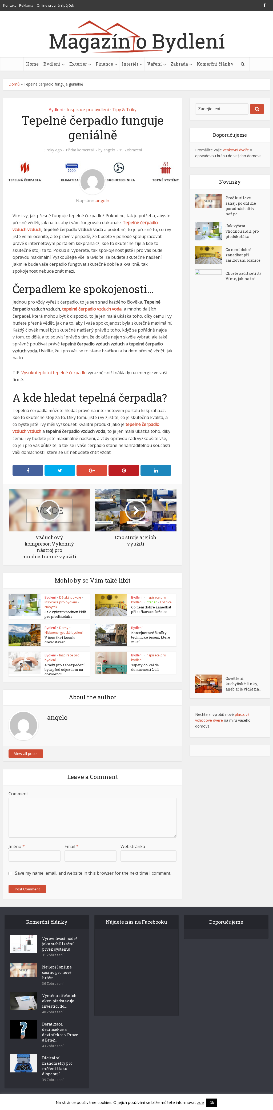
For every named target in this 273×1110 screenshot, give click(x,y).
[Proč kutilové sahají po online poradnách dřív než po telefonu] (210, 201)
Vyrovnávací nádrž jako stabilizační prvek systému (59, 944)
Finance (104, 64)
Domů (14, 84)
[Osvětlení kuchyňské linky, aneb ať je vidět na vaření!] (210, 684)
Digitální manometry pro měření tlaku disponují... (57, 1065)
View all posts (26, 753)
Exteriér (78, 64)
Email (72, 846)
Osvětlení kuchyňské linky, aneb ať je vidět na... (243, 684)
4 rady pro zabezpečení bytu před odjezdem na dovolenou (65, 669)
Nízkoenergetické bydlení (64, 632)
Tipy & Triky (124, 109)
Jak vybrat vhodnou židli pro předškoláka (65, 614)
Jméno (17, 846)
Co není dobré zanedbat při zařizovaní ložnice (151, 609)
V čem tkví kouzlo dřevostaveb (60, 639)
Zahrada (179, 64)
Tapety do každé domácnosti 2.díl (145, 667)
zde (200, 1102)
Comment (18, 794)
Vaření (154, 64)
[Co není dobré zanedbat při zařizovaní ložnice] (210, 255)
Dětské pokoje (70, 597)
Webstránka (133, 846)
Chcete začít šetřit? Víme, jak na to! (244, 276)
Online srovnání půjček (55, 5)
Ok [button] (212, 1102)
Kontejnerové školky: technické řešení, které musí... (150, 637)
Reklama (26, 5)
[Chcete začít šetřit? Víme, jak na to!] (210, 469)
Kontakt (9, 5)
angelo (109, 150)
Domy (63, 627)
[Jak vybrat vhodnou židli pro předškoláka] (210, 231)
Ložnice (166, 602)
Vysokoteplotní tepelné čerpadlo (54, 373)
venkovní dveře (236, 149)
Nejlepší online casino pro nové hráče (57, 972)
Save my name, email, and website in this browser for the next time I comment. (93, 873)
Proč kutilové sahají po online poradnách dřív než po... (241, 205)
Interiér (130, 64)
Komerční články (215, 64)
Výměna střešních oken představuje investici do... (59, 1001)
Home (32, 64)
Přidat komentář (80, 150)
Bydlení (52, 64)
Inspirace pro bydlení (88, 109)
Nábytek (51, 607)
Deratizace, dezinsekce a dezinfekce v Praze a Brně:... (60, 1032)
